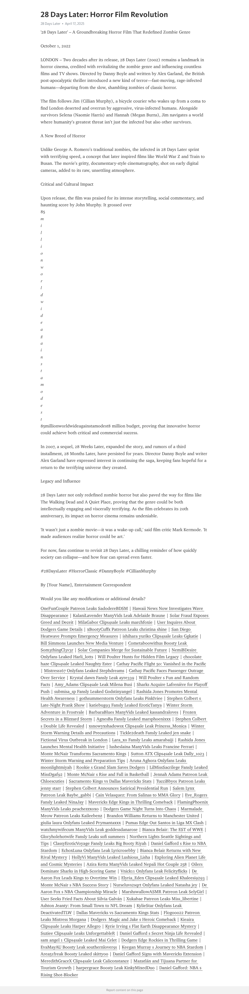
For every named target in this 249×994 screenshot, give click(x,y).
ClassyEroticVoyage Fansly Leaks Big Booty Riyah (99, 843)
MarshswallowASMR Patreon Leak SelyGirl (163, 891)
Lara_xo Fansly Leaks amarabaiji (142, 740)
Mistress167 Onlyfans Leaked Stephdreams (84, 670)
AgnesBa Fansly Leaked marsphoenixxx (134, 719)
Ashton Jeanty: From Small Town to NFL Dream (86, 905)
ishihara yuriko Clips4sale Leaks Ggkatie (160, 636)
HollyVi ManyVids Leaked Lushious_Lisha (111, 857)
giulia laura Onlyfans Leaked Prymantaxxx (81, 822)
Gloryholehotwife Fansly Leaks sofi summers (83, 836)
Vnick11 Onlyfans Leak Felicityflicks (154, 871)
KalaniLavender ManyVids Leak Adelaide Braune (119, 615)
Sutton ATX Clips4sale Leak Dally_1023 (167, 753)
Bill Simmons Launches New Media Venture (82, 643)
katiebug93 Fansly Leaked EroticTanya (125, 705)
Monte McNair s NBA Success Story (74, 885)
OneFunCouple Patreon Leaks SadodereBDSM (84, 608)
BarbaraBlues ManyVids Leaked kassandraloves (133, 712)
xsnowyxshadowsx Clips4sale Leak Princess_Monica (138, 726)
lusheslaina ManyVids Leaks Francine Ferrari (151, 746)
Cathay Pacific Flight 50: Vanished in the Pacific (161, 663)
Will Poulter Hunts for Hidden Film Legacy (138, 656)
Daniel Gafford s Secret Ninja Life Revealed (161, 933)
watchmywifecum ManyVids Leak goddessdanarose (89, 829)
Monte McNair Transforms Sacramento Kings (83, 753)
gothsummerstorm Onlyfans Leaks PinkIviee (120, 698)
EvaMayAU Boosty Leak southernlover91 (79, 947)
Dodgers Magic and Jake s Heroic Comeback (133, 919)
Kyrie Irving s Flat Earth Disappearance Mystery (150, 926)
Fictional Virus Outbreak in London (74, 740)
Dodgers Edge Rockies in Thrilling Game (159, 940)
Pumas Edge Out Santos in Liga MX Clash (164, 822)
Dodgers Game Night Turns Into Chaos (139, 809)
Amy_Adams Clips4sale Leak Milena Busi (93, 684)
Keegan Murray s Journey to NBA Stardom (162, 947)
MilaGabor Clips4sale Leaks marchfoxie (115, 622)
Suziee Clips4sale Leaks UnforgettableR (78, 933)
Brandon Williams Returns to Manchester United (153, 815)
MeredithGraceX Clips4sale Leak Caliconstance (85, 961)
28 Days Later (50, 23)
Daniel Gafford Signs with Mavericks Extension (157, 954)
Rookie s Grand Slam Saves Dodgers (110, 767)
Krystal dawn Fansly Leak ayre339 (102, 677)
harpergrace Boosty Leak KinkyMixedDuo (115, 967)
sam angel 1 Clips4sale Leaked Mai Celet (79, 940)
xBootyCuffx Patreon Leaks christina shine (127, 629)
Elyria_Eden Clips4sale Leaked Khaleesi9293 (163, 878)
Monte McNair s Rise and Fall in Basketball (108, 774)
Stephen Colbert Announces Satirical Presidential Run (117, 788)
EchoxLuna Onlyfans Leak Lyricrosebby (98, 850)
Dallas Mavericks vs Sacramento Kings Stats (117, 912)
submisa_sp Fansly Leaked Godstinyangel (93, 691)
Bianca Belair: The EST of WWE (172, 829)
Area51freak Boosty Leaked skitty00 (74, 954)
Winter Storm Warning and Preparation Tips (83, 760)
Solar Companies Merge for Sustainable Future (122, 650)
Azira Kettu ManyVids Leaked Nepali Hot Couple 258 (137, 864)
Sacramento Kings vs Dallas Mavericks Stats (110, 781)
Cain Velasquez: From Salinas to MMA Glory (138, 795)
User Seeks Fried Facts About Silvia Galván (81, 898)
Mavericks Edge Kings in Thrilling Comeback (130, 802)
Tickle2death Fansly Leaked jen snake (155, 732)
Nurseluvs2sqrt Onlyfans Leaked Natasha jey (155, 885)
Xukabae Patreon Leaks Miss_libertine (162, 898)
